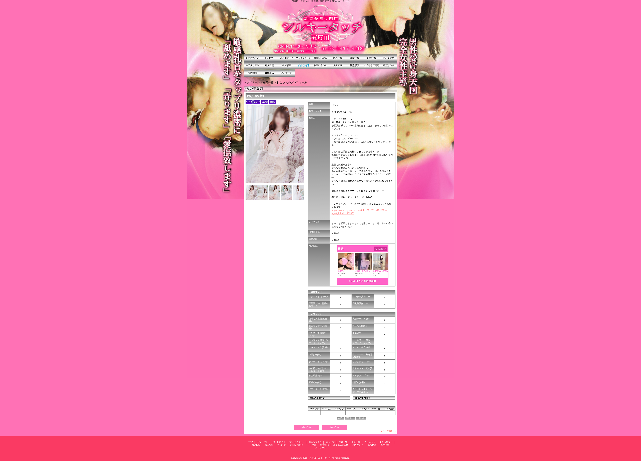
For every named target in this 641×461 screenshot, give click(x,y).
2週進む (361, 418)
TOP (252, 58)
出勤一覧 (371, 58)
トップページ (252, 82)
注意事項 (354, 65)
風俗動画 (252, 73)
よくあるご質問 (371, 65)
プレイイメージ (303, 58)
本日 (340, 418)
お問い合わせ (320, 65)
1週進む (350, 418)
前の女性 (306, 427)
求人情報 (286, 65)
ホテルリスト (252, 65)
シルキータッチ (320, 28)
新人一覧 (337, 58)
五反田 (352, 281)
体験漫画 (269, 73)
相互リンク (388, 65)
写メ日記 (269, 65)
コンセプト (269, 58)
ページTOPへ (388, 431)
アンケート (286, 73)
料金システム (320, 58)
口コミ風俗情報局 (366, 281)
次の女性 (334, 427)
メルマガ (337, 65)
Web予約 (303, 65)
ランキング (388, 58)
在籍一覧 (354, 58)
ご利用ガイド (286, 58)
